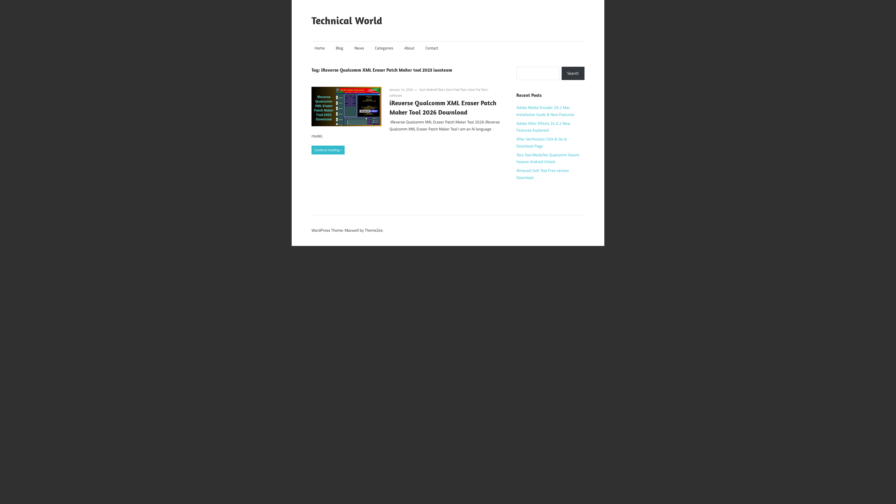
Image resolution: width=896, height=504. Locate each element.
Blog (339, 48)
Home (320, 48)
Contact (431, 48)
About (409, 48)
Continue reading (326, 150)
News (359, 48)
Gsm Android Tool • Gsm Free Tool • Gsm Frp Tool (452, 89)
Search (573, 73)
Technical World (347, 20)
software (395, 95)
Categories (384, 48)
